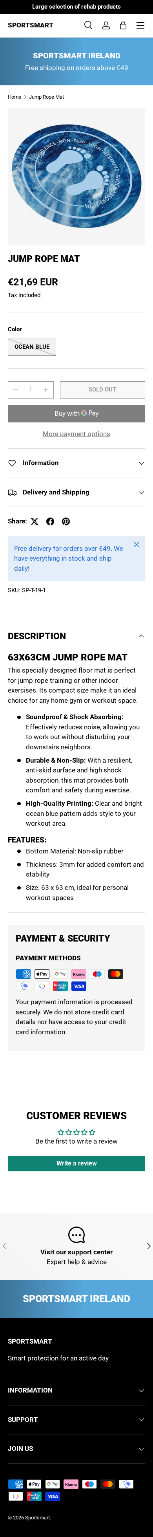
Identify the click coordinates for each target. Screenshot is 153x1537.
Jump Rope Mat (46, 97)
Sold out (102, 389)
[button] (123, 25)
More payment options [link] (76, 434)
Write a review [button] (76, 1163)
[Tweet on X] (34, 521)
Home (14, 97)
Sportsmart (37, 1518)
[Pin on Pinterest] (66, 521)
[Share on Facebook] (50, 521)
